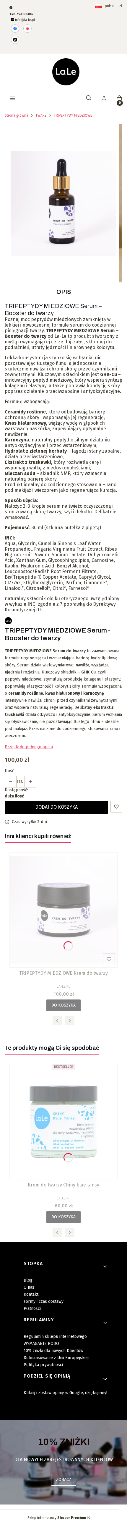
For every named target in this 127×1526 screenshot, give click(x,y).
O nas (29, 1287)
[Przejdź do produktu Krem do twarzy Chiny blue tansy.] (63, 1121)
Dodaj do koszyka (56, 807)
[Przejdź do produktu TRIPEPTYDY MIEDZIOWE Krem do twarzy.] (63, 910)
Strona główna (16, 115)
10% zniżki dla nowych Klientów (53, 1350)
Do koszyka (63, 1005)
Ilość (9, 770)
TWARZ (41, 115)
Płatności (32, 1308)
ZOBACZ (63, 1479)
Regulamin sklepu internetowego (55, 1336)
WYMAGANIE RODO (41, 1343)
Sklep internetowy (56, 1518)
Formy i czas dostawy (44, 1301)
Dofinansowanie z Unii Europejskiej (56, 1357)
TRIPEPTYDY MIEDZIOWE (73, 115)
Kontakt (31, 1294)
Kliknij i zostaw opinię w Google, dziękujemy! (65, 1392)
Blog (28, 1280)
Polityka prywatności (43, 1364)
